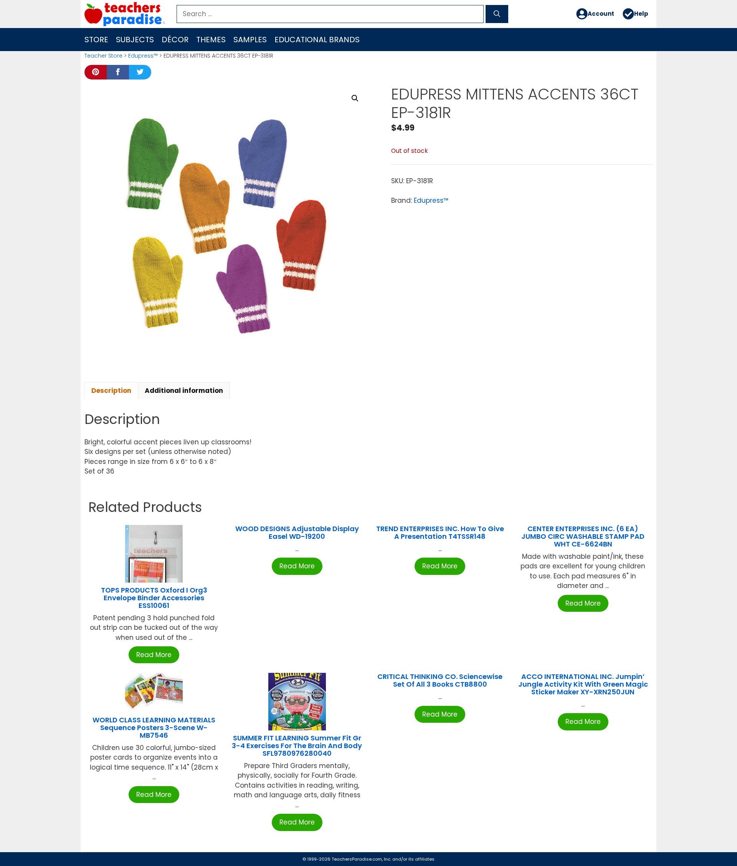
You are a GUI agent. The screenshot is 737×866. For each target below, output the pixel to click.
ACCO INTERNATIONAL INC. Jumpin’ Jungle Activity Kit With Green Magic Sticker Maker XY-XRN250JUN (583, 684)
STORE (96, 39)
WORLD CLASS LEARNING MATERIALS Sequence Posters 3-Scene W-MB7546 (154, 727)
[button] (355, 98)
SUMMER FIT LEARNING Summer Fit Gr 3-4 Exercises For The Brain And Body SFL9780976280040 (297, 745)
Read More (154, 654)
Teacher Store (103, 56)
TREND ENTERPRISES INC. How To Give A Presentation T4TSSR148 (440, 532)
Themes (211, 39)
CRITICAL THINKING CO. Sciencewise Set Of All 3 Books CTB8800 (439, 680)
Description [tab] (111, 390)
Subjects (135, 39)
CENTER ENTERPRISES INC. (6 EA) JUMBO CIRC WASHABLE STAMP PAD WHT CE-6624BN (582, 536)
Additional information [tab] (184, 390)
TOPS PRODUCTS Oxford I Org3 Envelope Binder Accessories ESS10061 (154, 597)
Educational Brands (317, 39)
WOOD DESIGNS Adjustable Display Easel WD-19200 (297, 532)
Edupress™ (143, 56)
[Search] (497, 14)
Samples (250, 39)
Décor (175, 39)
